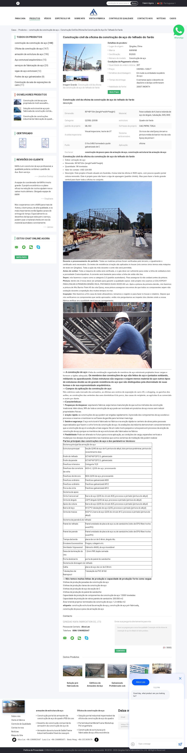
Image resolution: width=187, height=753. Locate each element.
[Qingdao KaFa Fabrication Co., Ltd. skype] (40, 247)
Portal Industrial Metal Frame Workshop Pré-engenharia (96, 724)
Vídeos (47, 18)
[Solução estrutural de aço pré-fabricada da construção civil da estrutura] (17, 110)
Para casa (20, 18)
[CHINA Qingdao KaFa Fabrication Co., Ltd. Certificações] (22, 143)
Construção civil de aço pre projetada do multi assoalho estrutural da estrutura (35, 103)
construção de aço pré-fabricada (124, 605)
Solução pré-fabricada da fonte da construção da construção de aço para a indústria (72, 684)
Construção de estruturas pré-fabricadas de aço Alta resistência (93, 731)
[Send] (180, 744)
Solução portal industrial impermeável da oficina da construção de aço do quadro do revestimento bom (96, 717)
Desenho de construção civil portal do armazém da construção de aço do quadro (54, 725)
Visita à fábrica (97, 18)
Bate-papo (114, 92)
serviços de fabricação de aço (29, 65)
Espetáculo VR (62, 18)
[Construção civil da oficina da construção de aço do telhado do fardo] (82, 58)
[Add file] (133, 744)
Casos (173, 18)
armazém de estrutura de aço (29, 54)
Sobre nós (79, 18)
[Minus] (180, 678)
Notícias (161, 18)
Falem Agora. (148, 3)
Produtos (34, 18)
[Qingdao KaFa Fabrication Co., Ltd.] (93, 12)
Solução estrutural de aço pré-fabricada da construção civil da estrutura (37, 111)
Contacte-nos (145, 18)
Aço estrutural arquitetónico (28, 60)
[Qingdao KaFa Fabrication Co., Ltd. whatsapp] (25, 247)
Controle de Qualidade (121, 18)
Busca (134, 3)
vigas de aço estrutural (26, 71)
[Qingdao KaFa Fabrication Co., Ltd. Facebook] (17, 3)
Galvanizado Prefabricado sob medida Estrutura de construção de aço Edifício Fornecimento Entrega (117, 684)
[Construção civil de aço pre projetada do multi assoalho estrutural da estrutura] (17, 102)
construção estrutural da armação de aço (90, 605)
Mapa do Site (17, 735)
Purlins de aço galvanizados (28, 76)
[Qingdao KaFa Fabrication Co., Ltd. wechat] (32, 247)
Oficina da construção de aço (29, 48)
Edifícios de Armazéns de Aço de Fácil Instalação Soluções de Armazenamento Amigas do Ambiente (95, 684)
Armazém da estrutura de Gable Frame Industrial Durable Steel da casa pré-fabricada (54, 732)
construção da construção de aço (44, 30)
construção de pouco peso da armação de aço (83, 609)
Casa (13, 30)
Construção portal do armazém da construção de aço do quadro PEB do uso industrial (55, 717)
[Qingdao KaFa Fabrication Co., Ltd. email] (18, 247)
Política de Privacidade (33, 750)
